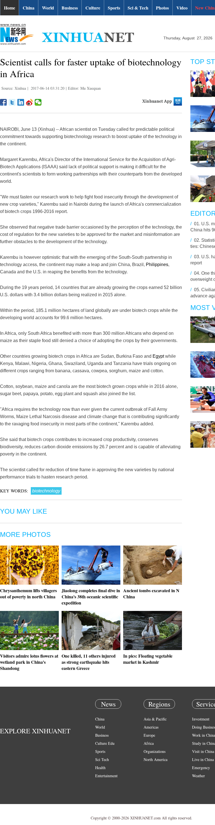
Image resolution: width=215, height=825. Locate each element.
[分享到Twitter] (12, 102)
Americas (151, 727)
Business (70, 7)
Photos (162, 7)
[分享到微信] (38, 102)
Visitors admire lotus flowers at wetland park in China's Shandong (29, 662)
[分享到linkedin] (20, 102)
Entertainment (106, 775)
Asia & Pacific (155, 719)
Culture (92, 7)
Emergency (201, 767)
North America (155, 759)
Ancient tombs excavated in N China (151, 593)
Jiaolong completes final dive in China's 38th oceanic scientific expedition (91, 596)
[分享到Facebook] (3, 102)
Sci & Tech (138, 7)
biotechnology (46, 491)
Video (182, 7)
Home (9, 7)
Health (100, 767)
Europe (149, 735)
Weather (198, 775)
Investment (200, 719)
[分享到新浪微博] (29, 102)
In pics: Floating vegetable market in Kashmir (147, 659)
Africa (149, 743)
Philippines (157, 264)
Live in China (203, 759)
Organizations (154, 751)
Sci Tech (102, 759)
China (28, 7)
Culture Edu (104, 743)
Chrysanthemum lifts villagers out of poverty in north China (28, 593)
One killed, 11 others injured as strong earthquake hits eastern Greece (89, 662)
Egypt (158, 356)
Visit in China (203, 751)
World (48, 7)
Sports (114, 7)
